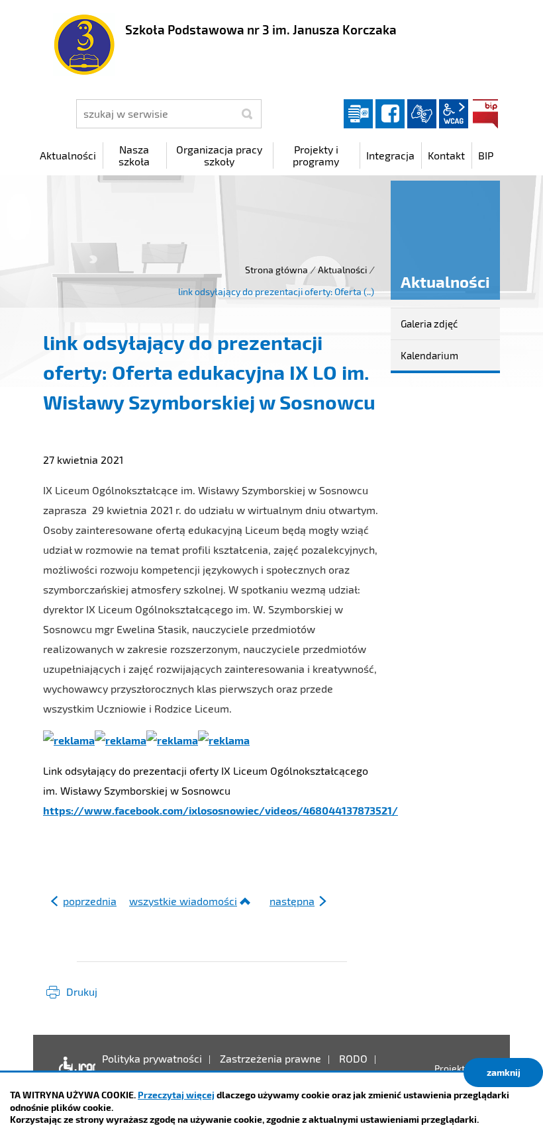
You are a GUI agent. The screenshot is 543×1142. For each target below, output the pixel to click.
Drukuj (81, 991)
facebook (390, 113)
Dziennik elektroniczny (358, 113)
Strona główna (276, 269)
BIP (485, 113)
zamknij (503, 1072)
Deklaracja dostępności (73, 1068)
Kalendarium (429, 355)
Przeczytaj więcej (176, 1094)
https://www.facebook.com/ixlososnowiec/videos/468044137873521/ (220, 810)
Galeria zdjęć (429, 323)
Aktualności (342, 269)
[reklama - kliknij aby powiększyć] (69, 738)
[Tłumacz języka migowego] (421, 113)
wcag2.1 (453, 113)
